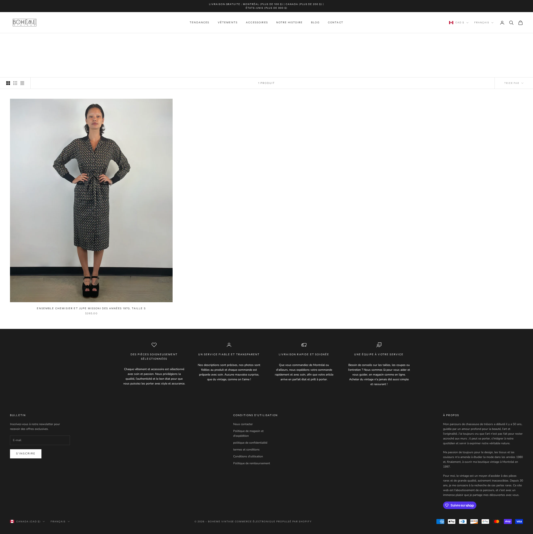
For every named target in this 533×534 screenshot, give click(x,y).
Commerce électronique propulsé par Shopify (273, 521)
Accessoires (257, 22)
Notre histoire (289, 22)
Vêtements (228, 22)
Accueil (15, 38)
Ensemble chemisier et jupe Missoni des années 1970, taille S (91, 308)
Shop (29, 38)
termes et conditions (246, 450)
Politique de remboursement (251, 463)
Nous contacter (243, 424)
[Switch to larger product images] (8, 83)
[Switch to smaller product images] (15, 83)
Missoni (43, 38)
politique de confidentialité (250, 443)
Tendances (199, 22)
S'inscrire (25, 453)
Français (481, 22)
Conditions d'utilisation (248, 456)
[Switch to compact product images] (22, 83)
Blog (315, 22)
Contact (335, 22)
